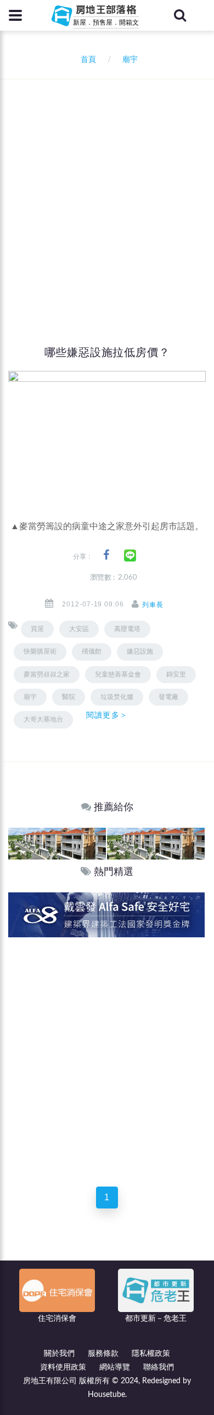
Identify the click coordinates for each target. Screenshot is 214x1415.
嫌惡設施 (140, 651)
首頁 (86, 60)
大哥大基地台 (43, 719)
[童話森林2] (57, 843)
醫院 (68, 697)
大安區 (79, 629)
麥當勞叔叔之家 (47, 674)
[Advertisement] (107, 192)
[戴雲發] (106, 914)
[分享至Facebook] (106, 555)
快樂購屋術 (40, 651)
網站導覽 (114, 1367)
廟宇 (30, 697)
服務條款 (103, 1353)
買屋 (37, 629)
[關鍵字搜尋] (180, 15)
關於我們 (59, 1353)
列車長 (153, 605)
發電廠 (168, 697)
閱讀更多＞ (107, 715)
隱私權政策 (151, 1353)
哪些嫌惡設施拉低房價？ (107, 352)
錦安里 (176, 674)
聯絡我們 (158, 1367)
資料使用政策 (63, 1367)
